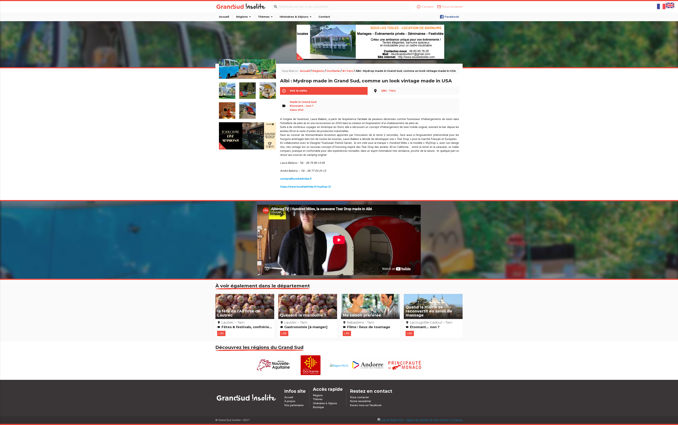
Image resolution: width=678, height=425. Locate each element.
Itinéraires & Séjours (296, 17)
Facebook (452, 16)
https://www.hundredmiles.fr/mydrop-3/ (305, 186)
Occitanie (333, 71)
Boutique (318, 407)
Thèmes (266, 17)
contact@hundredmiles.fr (296, 178)
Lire (221, 333)
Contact (324, 16)
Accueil (224, 16)
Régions (244, 17)
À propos (289, 401)
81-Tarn (347, 71)
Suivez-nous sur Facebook (366, 405)
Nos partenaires (294, 405)
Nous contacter (359, 397)
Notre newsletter (360, 401)
